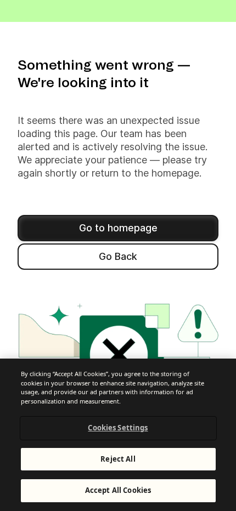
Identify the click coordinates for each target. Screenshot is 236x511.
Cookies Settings (118, 428)
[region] (118, 435)
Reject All (117, 459)
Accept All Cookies (118, 490)
